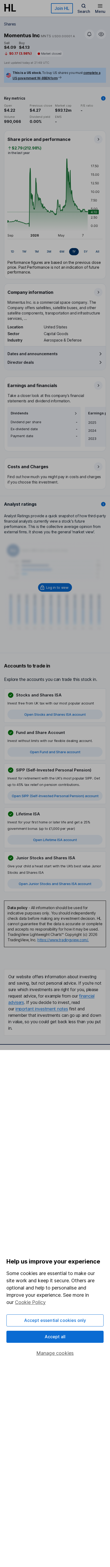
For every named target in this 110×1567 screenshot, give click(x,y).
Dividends (19, 413)
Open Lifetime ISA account (55, 840)
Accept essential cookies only (55, 1320)
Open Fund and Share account (55, 752)
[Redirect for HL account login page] (55, 587)
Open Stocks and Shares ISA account (55, 714)
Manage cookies (55, 1353)
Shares (10, 24)
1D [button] (12, 251)
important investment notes (41, 1008)
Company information (30, 292)
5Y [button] (86, 251)
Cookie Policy (30, 1302)
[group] (55, 252)
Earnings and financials (32, 385)
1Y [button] (74, 251)
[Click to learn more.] (103, 98)
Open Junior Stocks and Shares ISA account (55, 884)
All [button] (97, 251)
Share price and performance (38, 139)
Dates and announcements (32, 353)
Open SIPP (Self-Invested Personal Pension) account (55, 796)
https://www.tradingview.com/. (63, 940)
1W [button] (24, 251)
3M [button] (49, 251)
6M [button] (62, 251)
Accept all (55, 1336)
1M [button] (37, 251)
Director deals (20, 362)
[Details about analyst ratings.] (103, 504)
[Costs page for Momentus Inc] (55, 473)
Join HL (61, 8)
